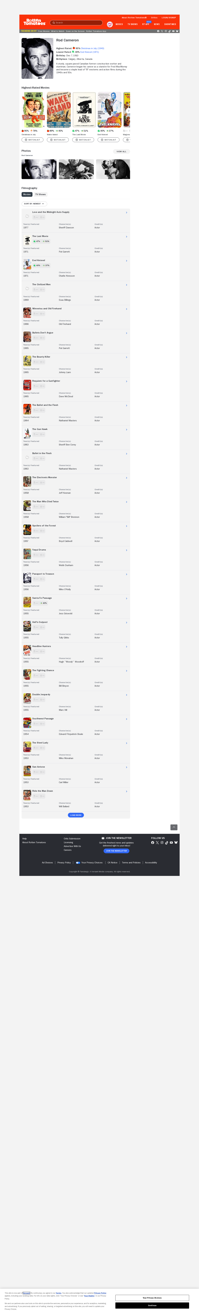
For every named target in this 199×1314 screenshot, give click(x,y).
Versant (26, 1293)
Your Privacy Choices (92, 862)
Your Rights (89, 1296)
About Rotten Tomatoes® (134, 18)
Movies (119, 24)
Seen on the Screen (75, 31)
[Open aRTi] (110, 24)
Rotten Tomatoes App (96, 31)
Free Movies (43, 31)
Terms (58, 1293)
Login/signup (169, 18)
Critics (154, 18)
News (157, 24)
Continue (152, 1305)
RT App (145, 24)
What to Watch (57, 31)
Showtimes (170, 24)
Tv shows (133, 24)
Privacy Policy (100, 1293)
